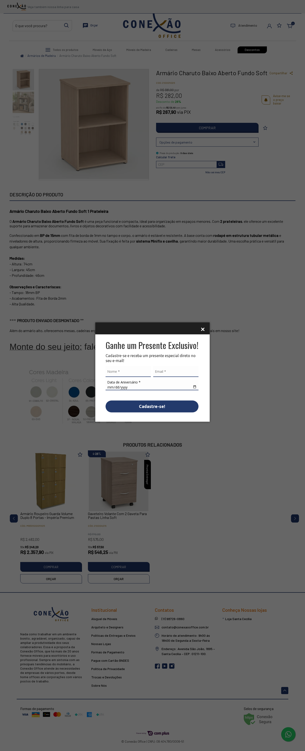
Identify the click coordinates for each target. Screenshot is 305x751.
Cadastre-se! (152, 406)
